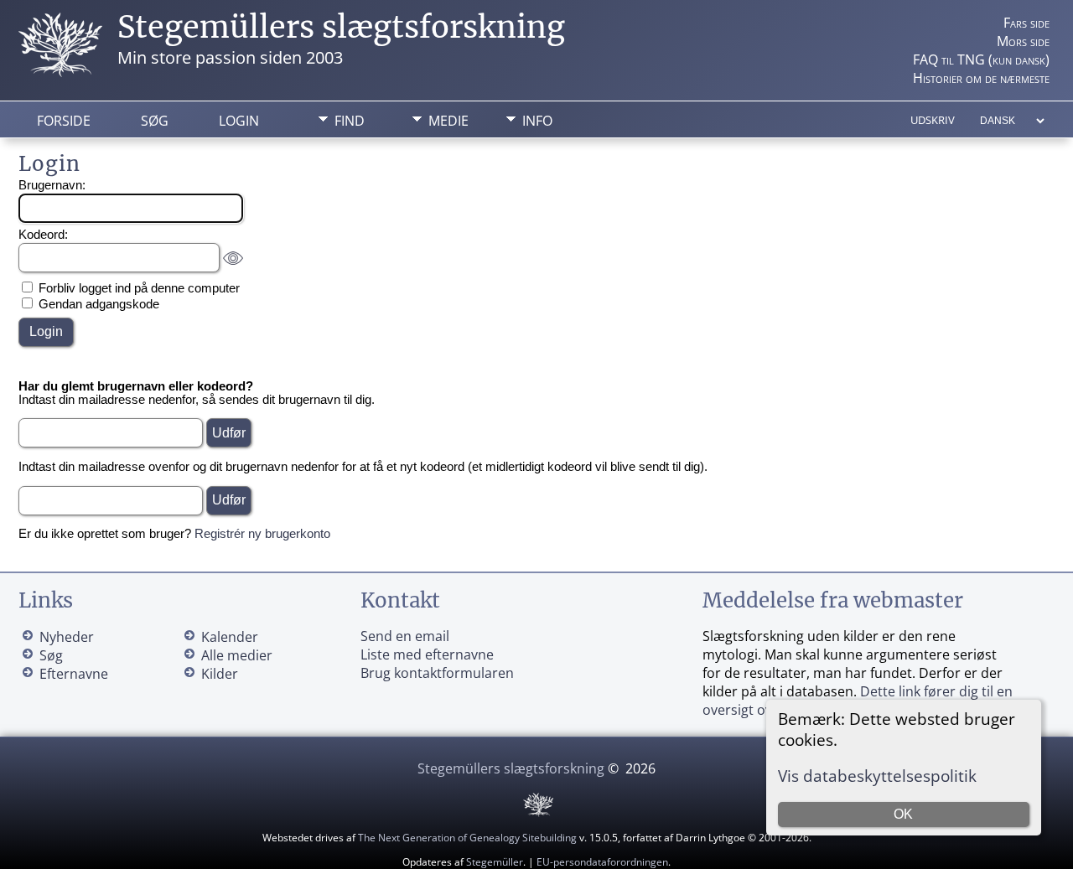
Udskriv (932, 119)
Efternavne (73, 674)
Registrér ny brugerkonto (262, 534)
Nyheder (66, 637)
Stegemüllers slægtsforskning (341, 27)
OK (903, 814)
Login (239, 120)
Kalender (229, 637)
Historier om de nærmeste (981, 78)
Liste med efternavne (427, 654)
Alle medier (236, 655)
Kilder (219, 674)
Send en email (404, 636)
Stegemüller (494, 862)
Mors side (1023, 41)
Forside (64, 120)
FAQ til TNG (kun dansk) (981, 59)
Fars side (1026, 22)
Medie (448, 120)
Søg (154, 120)
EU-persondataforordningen (602, 862)
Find (349, 120)
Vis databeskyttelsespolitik (877, 775)
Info (537, 120)
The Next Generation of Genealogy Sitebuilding (467, 837)
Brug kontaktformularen (437, 673)
